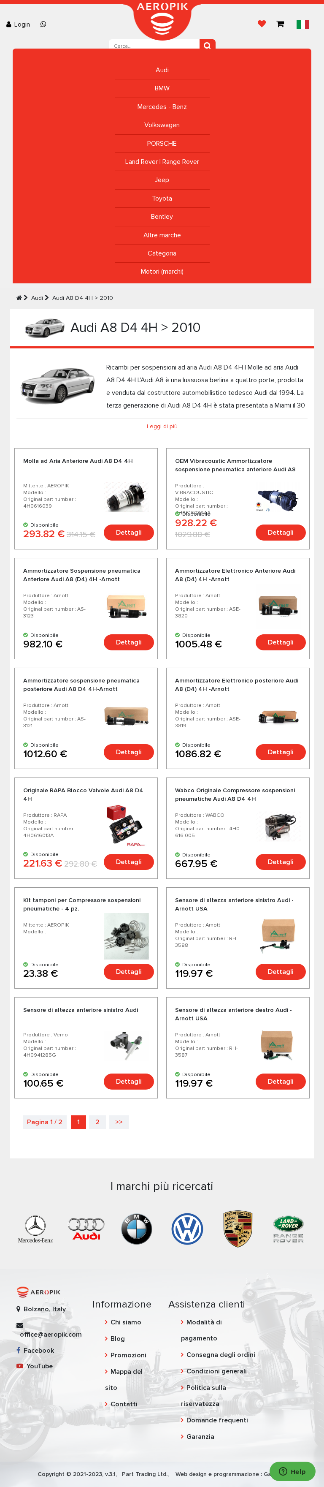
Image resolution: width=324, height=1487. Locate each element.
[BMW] (137, 1228)
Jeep (162, 180)
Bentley (162, 216)
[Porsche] (238, 1228)
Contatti (124, 1404)
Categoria (162, 253)
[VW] (187, 1228)
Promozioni (128, 1355)
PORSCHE (162, 143)
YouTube (38, 1366)
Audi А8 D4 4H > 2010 (82, 298)
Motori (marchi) (162, 271)
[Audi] (86, 1228)
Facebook (37, 1350)
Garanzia (200, 1437)
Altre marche (162, 235)
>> (119, 1122)
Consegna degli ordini (220, 1355)
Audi (162, 70)
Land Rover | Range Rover (162, 162)
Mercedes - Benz (162, 107)
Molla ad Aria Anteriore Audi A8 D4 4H (78, 461)
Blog (118, 1339)
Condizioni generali (216, 1371)
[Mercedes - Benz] (35, 1228)
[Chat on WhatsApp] (45, 24)
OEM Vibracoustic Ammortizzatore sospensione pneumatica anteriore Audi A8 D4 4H (235, 469)
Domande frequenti (217, 1420)
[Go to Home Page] (19, 298)
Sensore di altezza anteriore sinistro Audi (80, 1010)
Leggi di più (162, 426)
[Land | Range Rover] (289, 1228)
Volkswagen (162, 125)
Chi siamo (126, 1322)
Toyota (162, 198)
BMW (162, 88)
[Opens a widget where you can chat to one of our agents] (292, 1472)
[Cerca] (208, 46)
